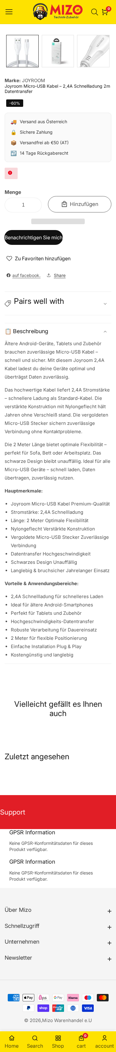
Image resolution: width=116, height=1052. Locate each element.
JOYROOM (33, 80)
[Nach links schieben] (9, 51)
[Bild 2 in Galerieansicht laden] (58, 51)
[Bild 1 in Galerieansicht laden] (22, 51)
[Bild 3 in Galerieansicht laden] (93, 51)
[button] (58, 221)
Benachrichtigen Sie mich (33, 237)
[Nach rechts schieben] (106, 51)
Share (60, 275)
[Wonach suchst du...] (95, 12)
